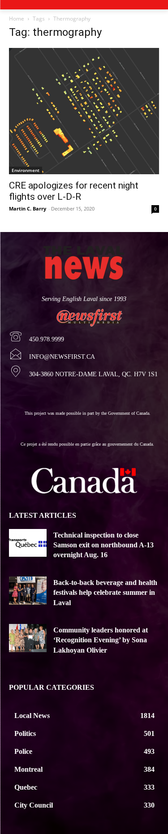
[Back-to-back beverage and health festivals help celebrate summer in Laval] (28, 590)
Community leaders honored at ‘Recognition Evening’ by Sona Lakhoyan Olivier (100, 640)
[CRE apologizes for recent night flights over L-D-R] (84, 111)
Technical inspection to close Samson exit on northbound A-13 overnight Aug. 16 (103, 545)
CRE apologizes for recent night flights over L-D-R (73, 191)
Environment (25, 170)
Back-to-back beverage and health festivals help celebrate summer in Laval (105, 592)
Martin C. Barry (27, 208)
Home (16, 18)
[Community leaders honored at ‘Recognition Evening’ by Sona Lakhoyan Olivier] (28, 638)
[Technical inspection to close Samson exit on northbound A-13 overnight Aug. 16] (28, 543)
